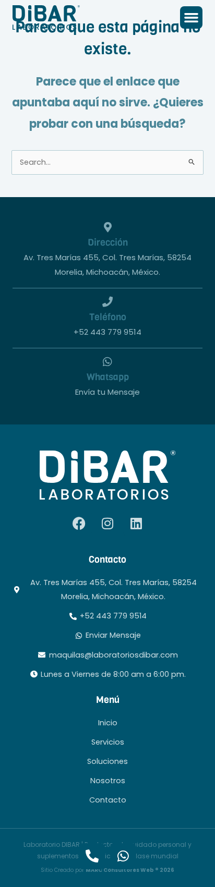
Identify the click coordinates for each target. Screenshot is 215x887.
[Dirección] (107, 227)
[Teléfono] (107, 302)
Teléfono (107, 316)
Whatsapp (108, 376)
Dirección (108, 242)
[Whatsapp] (107, 362)
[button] (191, 17)
